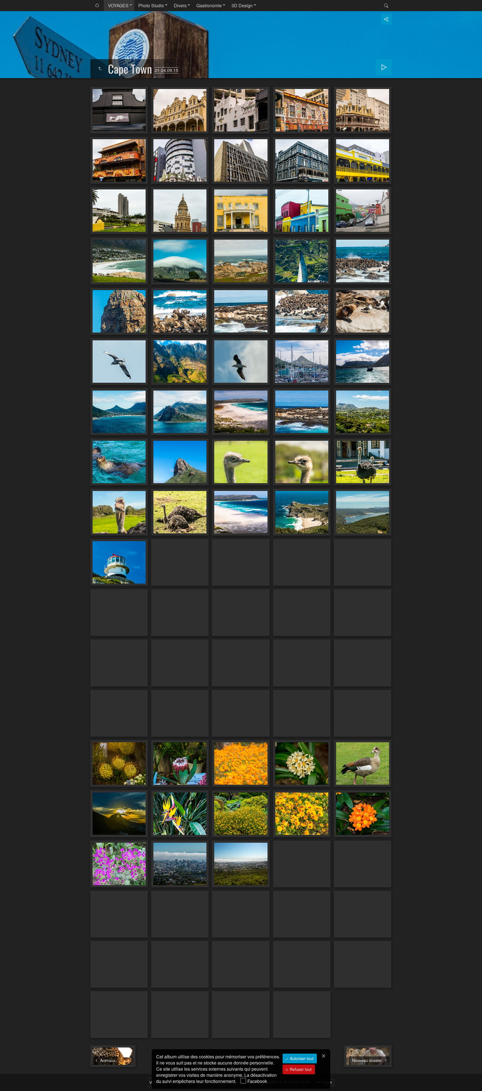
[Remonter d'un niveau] (100, 68)
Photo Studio (151, 5)
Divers (180, 5)
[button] (11, 1080)
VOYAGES (118, 5)
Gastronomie (209, 5)
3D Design (242, 5)
